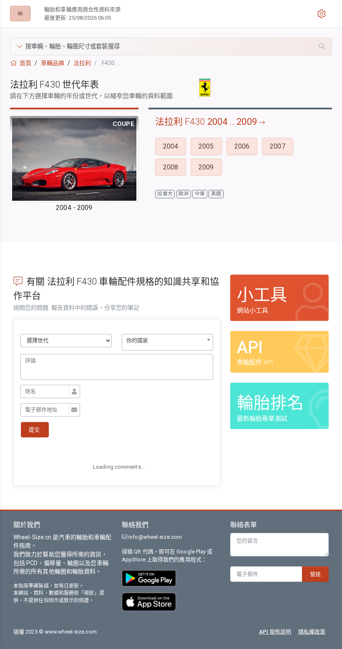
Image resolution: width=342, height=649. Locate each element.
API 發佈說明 (275, 632)
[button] (171, 47)
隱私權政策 (312, 632)
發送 (315, 574)
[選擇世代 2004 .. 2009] (66, 340)
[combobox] (167, 342)
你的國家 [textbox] (137, 340)
